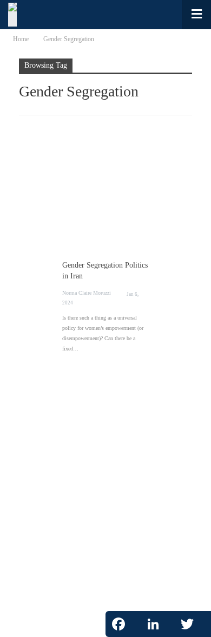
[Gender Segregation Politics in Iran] (105, 191)
